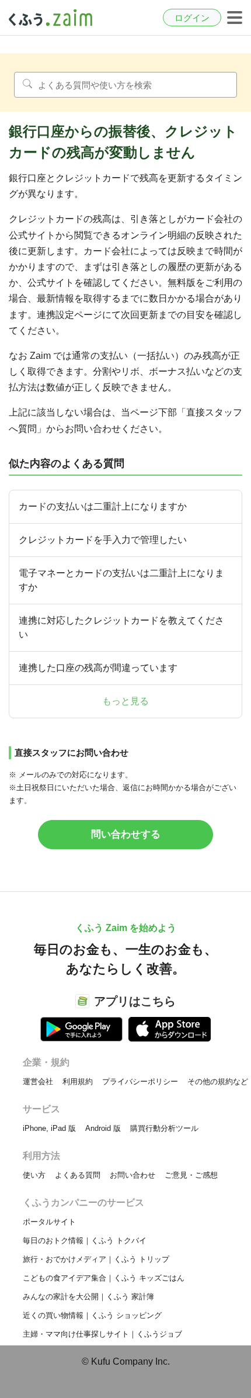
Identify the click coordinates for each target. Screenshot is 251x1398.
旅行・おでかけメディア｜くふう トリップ (96, 1259)
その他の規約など (217, 1081)
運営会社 (38, 1081)
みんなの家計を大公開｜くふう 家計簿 (88, 1296)
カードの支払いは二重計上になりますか (103, 506)
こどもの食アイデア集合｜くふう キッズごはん (103, 1278)
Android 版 (103, 1128)
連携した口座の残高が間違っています (98, 668)
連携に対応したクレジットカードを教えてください (121, 627)
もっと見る (125, 701)
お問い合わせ (132, 1175)
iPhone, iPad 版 (49, 1128)
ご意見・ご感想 (191, 1175)
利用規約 (77, 1081)
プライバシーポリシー (140, 1081)
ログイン (192, 18)
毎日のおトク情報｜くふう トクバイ (85, 1240)
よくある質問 (77, 1175)
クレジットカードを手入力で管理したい (103, 540)
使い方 (34, 1175)
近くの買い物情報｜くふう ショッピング (92, 1315)
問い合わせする (126, 834)
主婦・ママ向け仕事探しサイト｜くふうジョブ (102, 1334)
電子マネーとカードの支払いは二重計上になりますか (121, 580)
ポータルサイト (49, 1221)
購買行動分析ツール (164, 1128)
